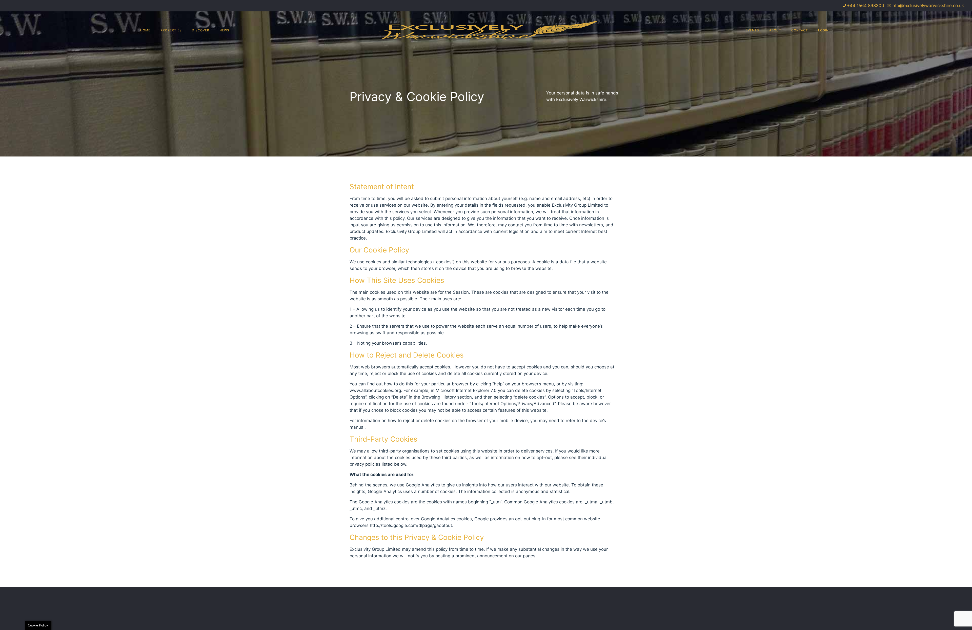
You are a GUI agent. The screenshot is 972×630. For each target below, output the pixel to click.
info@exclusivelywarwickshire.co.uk (928, 5)
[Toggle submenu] (171, 60)
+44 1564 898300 (865, 5)
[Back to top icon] (947, 619)
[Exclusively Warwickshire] (486, 30)
